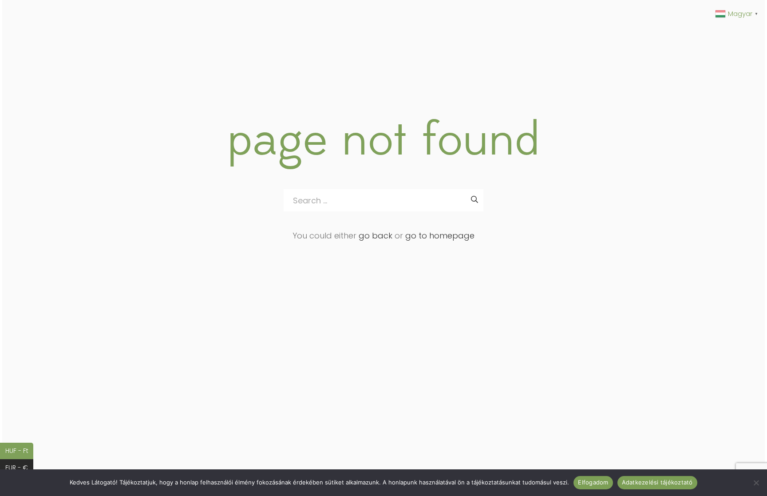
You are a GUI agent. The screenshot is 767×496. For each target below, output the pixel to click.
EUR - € (19, 467)
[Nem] (755, 482)
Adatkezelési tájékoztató (657, 482)
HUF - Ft (19, 450)
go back (375, 235)
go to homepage (439, 235)
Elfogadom (593, 482)
